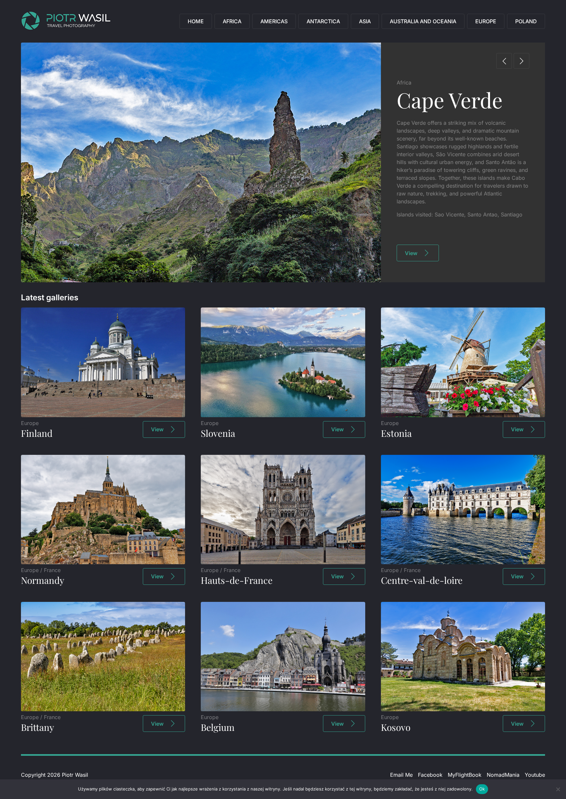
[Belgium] (283, 709)
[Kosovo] (463, 709)
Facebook (430, 774)
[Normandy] (103, 562)
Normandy (42, 580)
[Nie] (558, 789)
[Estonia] (463, 415)
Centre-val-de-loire (421, 580)
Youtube (535, 774)
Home (196, 21)
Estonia (396, 433)
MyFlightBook (464, 774)
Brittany (37, 727)
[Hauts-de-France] (283, 562)
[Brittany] (103, 709)
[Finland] (103, 415)
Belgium (218, 727)
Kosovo (395, 727)
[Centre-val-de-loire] (463, 562)
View (411, 253)
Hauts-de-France (237, 580)
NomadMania (503, 774)
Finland (36, 433)
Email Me (401, 774)
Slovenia (218, 433)
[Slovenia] (283, 415)
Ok (482, 788)
